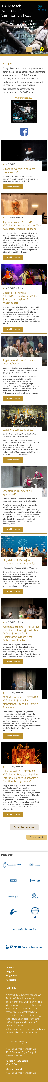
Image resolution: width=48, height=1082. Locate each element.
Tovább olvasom (13, 187)
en (35, 49)
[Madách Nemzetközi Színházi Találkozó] (42, 10)
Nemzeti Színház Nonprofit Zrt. (21, 1073)
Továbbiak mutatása (24, 827)
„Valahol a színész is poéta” (18, 429)
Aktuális (10, 967)
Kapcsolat (11, 980)
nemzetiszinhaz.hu (15, 1056)
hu (28, 49)
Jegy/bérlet (11, 976)
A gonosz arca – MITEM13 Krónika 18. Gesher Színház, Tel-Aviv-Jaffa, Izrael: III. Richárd (22, 225)
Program (10, 972)
